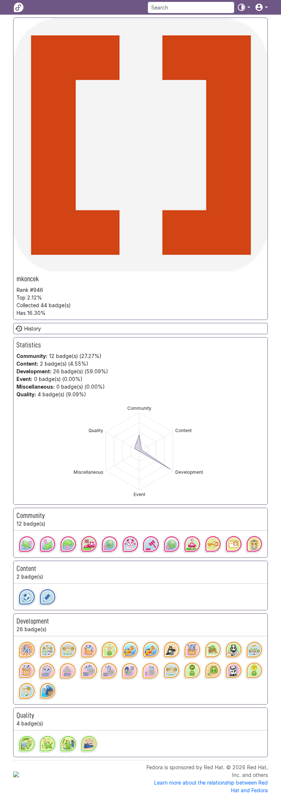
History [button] (32, 328)
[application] (139, 451)
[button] (243, 7)
